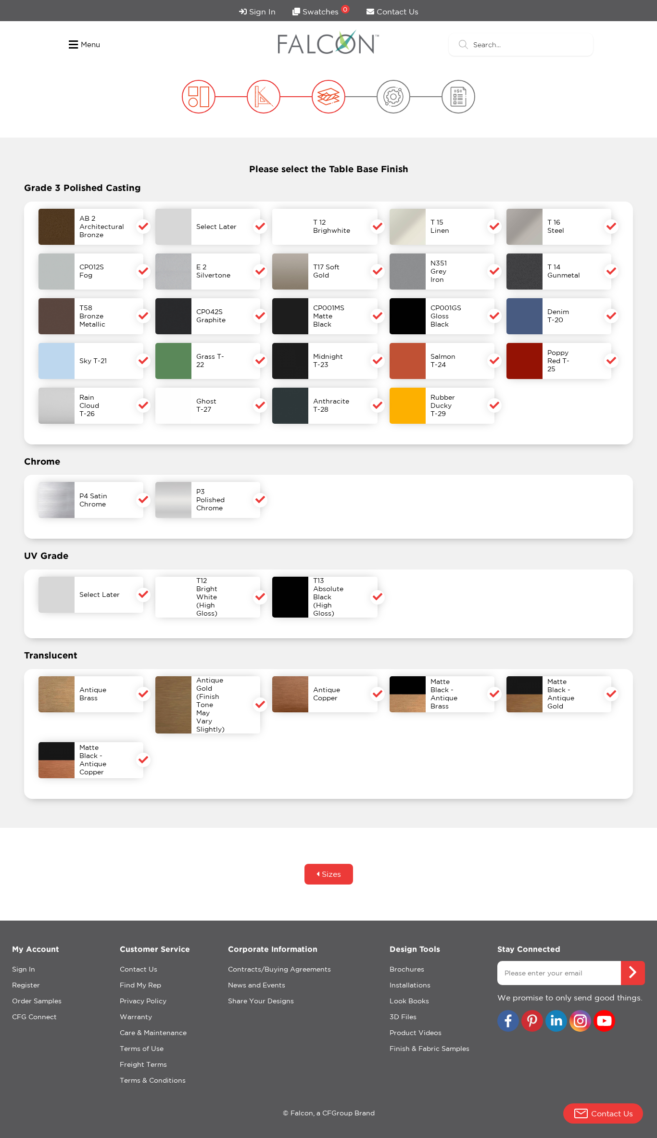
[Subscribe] (633, 973)
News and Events (256, 985)
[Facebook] (508, 1022)
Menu (90, 44)
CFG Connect (34, 1017)
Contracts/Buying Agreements (279, 969)
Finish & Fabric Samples (429, 1048)
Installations (410, 985)
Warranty (136, 1017)
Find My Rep (140, 985)
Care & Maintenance (153, 1033)
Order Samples (37, 1001)
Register (26, 985)
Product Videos (416, 1033)
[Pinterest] (532, 1022)
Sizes (330, 874)
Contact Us (396, 11)
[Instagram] (580, 1022)
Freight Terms (143, 1064)
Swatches (324, 11)
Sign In (261, 11)
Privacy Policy (143, 1001)
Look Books (409, 1001)
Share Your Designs (261, 1001)
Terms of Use (142, 1048)
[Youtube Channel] (604, 1022)
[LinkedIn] (556, 1022)
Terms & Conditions (153, 1080)
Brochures (407, 969)
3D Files (403, 1017)
